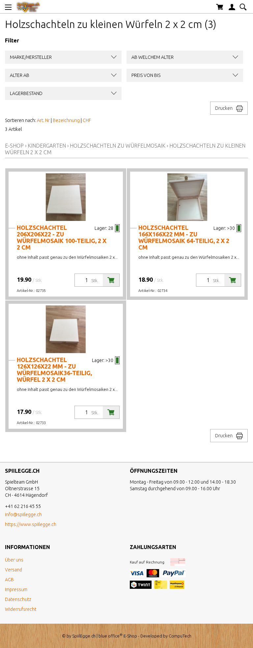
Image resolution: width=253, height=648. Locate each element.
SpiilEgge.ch (84, 636)
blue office (110, 636)
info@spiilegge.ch (23, 514)
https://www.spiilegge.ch (30, 524)
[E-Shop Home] (28, 6)
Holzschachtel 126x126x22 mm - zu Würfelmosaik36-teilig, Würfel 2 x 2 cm (54, 369)
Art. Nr (43, 120)
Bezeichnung (66, 120)
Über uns (14, 560)
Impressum (16, 589)
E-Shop (14, 146)
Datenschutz (18, 599)
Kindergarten (47, 146)
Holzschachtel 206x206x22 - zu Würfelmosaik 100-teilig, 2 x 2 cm (61, 237)
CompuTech (180, 636)
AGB (9, 579)
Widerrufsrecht (20, 609)
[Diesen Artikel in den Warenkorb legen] (111, 280)
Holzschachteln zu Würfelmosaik (117, 146)
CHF (87, 120)
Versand (13, 569)
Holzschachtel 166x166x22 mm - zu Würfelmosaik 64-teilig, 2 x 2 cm (183, 237)
